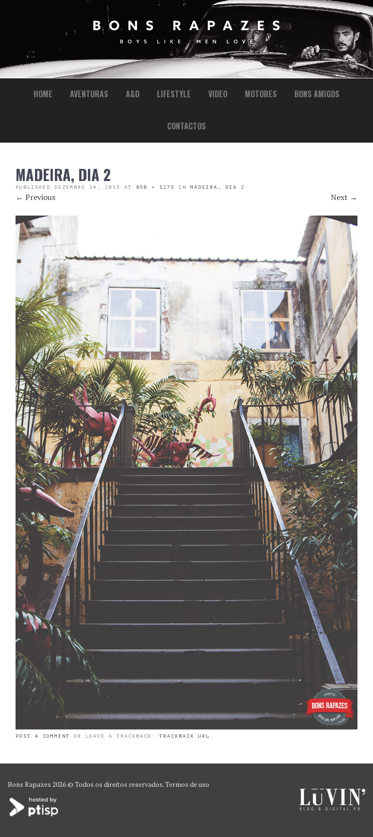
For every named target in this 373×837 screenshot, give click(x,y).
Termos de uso (187, 784)
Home (43, 94)
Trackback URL (184, 736)
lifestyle (174, 94)
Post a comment (43, 736)
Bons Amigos (316, 94)
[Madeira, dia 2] (186, 726)
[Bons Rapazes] (186, 41)
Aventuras (89, 94)
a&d (132, 94)
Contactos (186, 126)
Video (217, 94)
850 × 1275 (155, 187)
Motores (261, 94)
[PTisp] (34, 815)
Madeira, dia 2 (217, 187)
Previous (35, 197)
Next (344, 197)
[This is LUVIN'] (332, 807)
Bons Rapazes (29, 784)
